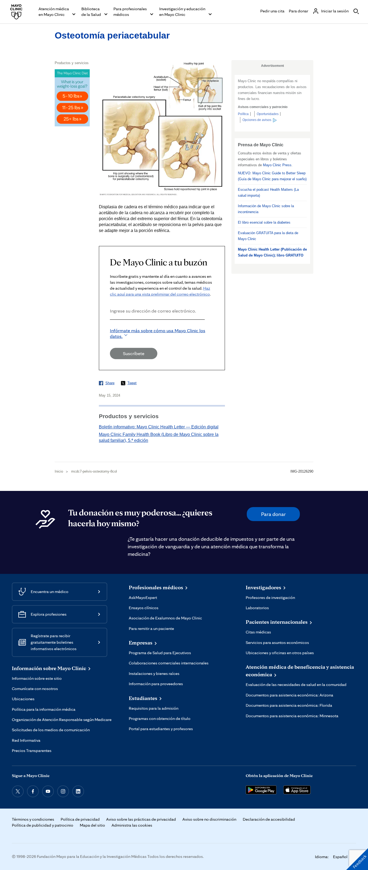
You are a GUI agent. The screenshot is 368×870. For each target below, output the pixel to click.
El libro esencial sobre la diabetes (264, 222)
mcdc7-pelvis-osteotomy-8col (94, 471)
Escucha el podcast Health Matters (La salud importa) (268, 192)
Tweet (132, 383)
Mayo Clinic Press (277, 165)
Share (109, 383)
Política (243, 114)
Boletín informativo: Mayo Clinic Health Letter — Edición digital (158, 427)
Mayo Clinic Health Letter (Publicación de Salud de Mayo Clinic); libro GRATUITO (272, 252)
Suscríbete (133, 353)
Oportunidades (268, 114)
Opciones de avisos (256, 120)
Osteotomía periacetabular (112, 35)
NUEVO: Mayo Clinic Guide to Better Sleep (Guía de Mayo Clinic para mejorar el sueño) (272, 176)
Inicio (59, 471)
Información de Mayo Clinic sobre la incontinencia (266, 209)
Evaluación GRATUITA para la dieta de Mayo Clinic (268, 236)
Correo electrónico (111, 327)
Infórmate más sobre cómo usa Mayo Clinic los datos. (157, 333)
